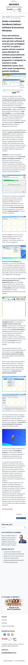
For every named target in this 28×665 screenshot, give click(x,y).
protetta (9, 236)
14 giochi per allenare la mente (12, 551)
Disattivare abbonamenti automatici (14, 560)
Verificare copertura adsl (10, 562)
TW (8, 634)
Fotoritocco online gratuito (11, 558)
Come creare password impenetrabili (14, 554)
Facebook (19, 518)
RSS (12, 634)
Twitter (23, 518)
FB (5, 634)
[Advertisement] (14, 580)
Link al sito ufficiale (7, 509)
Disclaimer (4, 623)
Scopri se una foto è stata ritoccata (13, 556)
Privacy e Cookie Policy (8, 626)
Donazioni (4, 620)
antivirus (11, 200)
